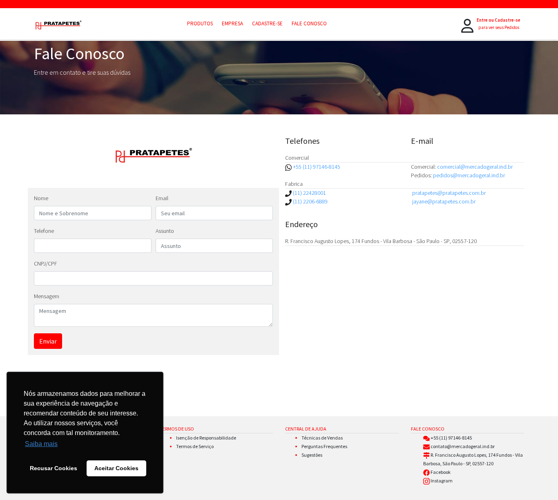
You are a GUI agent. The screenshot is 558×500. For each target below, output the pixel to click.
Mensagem (46, 296)
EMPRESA (232, 23)
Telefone (44, 230)
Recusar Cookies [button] (53, 468)
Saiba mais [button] (41, 443)
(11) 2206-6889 (310, 201)
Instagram (442, 481)
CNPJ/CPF (45, 263)
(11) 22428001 (309, 192)
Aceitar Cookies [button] (116, 468)
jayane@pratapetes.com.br (443, 201)
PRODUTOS (200, 23)
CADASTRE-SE (267, 23)
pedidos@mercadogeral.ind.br (469, 175)
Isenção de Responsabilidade (206, 438)
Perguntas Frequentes (324, 446)
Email (162, 198)
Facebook (441, 472)
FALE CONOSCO (309, 23)
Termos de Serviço (195, 446)
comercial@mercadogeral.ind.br (475, 166)
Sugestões (311, 455)
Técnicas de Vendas (322, 438)
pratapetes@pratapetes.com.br (449, 192)
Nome (41, 198)
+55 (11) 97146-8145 (316, 166)
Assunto (165, 230)
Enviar (48, 341)
